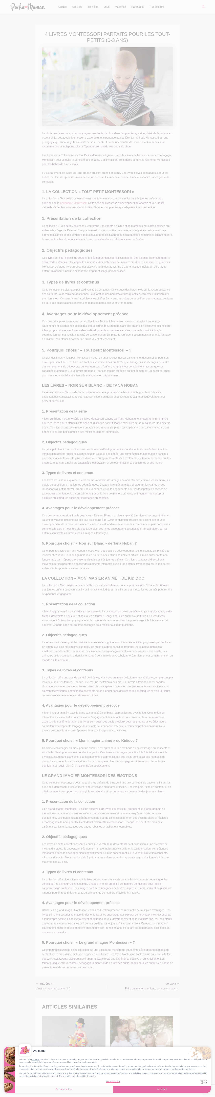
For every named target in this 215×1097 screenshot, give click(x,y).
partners (35, 1059)
